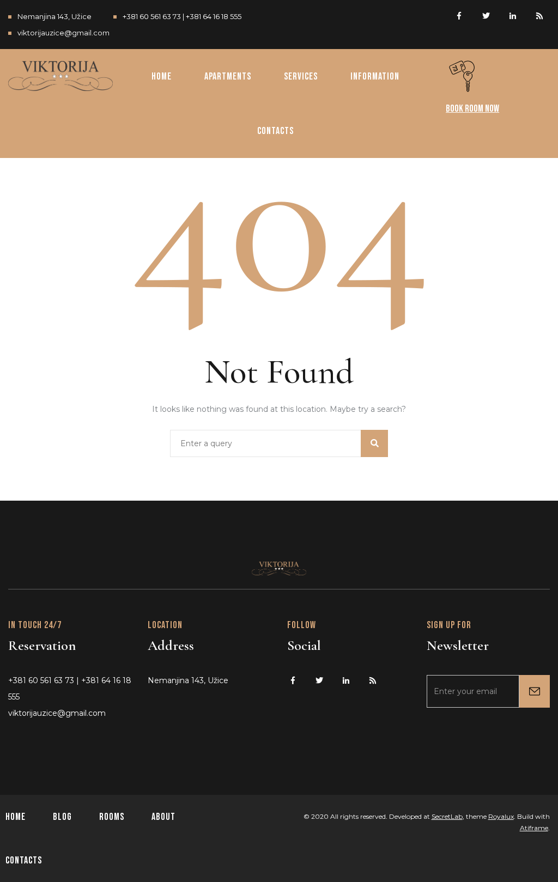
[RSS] (539, 15)
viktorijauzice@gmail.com (63, 32)
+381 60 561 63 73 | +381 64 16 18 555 (182, 16)
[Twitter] (485, 15)
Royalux (501, 816)
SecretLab (447, 816)
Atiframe (534, 828)
